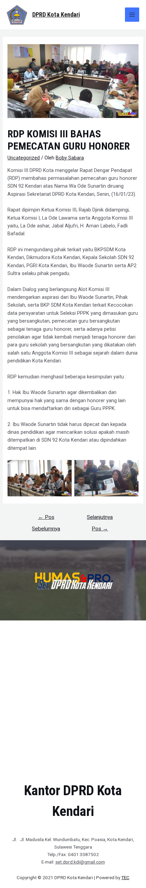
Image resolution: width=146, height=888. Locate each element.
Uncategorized (23, 158)
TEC (125, 877)
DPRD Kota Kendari (56, 14)
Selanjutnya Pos (100, 519)
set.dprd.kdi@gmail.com (80, 862)
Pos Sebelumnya (46, 519)
